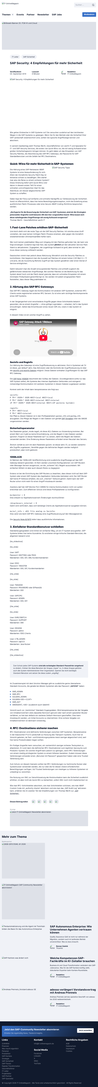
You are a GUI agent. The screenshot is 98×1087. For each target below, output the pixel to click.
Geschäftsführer (8, 1068)
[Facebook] (45, 801)
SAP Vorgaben (67, 419)
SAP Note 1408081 (21, 379)
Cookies (69, 1051)
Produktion (6, 1054)
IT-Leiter (15, 57)
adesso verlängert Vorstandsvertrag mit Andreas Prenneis (73, 991)
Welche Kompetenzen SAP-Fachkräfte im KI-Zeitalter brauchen (72, 960)
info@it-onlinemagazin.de (44, 1044)
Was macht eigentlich (10, 1049)
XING (36, 1061)
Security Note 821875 (22, 519)
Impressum (70, 1049)
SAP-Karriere (7, 1056)
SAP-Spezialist (7, 1078)
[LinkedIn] (33, 801)
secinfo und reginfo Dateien (24, 371)
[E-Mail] (56, 801)
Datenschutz (71, 1046)
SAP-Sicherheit (29, 57)
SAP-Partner (6, 1076)
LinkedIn (37, 1056)
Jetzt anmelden (85, 1030)
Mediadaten (89, 14)
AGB (67, 1044)
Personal (5, 1051)
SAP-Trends (6, 1064)
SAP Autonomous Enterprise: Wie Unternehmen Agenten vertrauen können (71, 929)
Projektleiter (6, 1073)
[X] (50, 801)
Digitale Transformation (11, 1066)
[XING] (39, 801)
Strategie (5, 1059)
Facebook (38, 1053)
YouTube (37, 1063)
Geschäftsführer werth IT (34, 220)
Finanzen (5, 1046)
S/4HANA (5, 1044)
